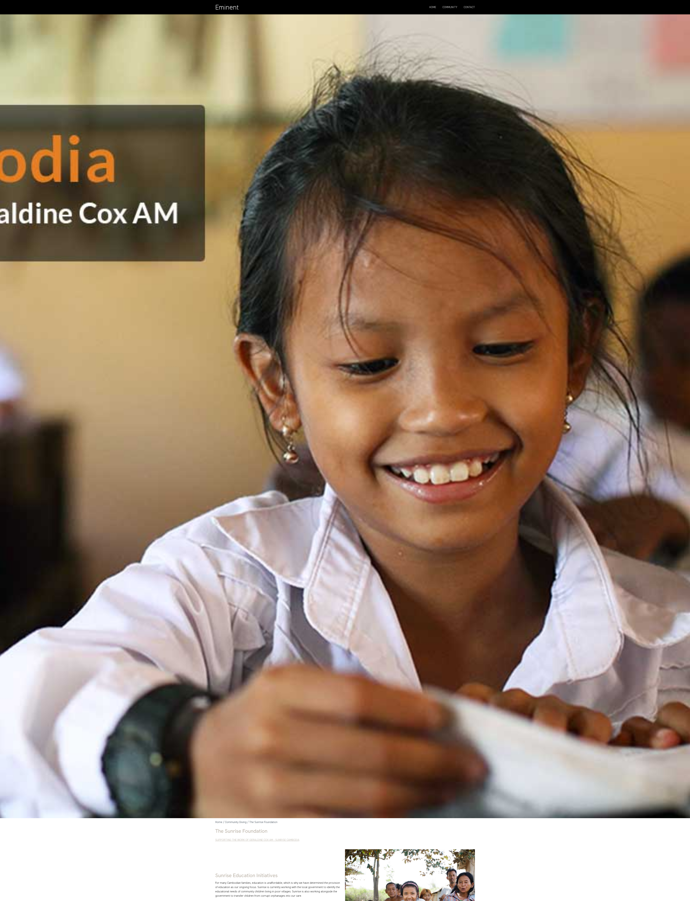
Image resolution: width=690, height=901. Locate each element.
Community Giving (236, 822)
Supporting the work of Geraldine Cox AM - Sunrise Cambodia (257, 840)
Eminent (227, 7)
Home (432, 7)
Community (449, 7)
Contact (469, 7)
